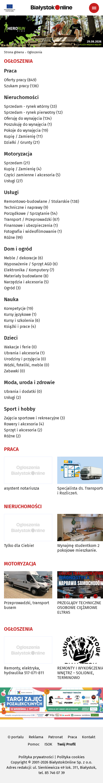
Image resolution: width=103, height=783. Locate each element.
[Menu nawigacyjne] (94, 8)
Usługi (9, 181)
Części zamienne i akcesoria (29, 175)
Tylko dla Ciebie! (19, 545)
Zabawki (11, 371)
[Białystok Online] (52, 8)
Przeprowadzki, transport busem (26, 605)
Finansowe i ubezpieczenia (28, 225)
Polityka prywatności (36, 757)
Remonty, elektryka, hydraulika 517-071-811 (24, 670)
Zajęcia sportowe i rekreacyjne (31, 418)
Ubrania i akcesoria (21, 353)
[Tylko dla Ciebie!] (28, 527)
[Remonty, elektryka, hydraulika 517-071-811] (28, 650)
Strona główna (14, 52)
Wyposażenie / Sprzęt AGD (28, 264)
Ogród (9, 288)
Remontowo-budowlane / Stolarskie (37, 201)
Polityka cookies (70, 757)
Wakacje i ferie (17, 347)
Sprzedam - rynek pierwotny (29, 112)
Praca (72, 737)
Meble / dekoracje (20, 258)
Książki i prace (17, 326)
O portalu (16, 737)
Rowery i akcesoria (21, 424)
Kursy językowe (17, 314)
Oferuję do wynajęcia (23, 118)
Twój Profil (66, 744)
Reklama (36, 737)
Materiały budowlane (23, 276)
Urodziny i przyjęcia (22, 359)
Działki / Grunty (18, 142)
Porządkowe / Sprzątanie (27, 213)
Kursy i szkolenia (19, 320)
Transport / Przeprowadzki (28, 219)
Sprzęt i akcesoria (20, 430)
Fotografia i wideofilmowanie (30, 231)
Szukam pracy (16, 86)
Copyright (19, 762)
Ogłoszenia (34, 52)
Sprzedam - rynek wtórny (26, 106)
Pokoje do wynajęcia (22, 130)
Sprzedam (13, 163)
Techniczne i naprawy (23, 207)
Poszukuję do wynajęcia (25, 124)
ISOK (48, 744)
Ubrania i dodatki (20, 391)
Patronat (55, 737)
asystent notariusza (21, 488)
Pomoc (34, 744)
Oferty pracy (15, 80)
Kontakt (88, 737)
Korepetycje (15, 308)
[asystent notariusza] (28, 470)
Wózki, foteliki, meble (23, 365)
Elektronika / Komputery (26, 270)
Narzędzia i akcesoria (23, 282)
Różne (9, 237)
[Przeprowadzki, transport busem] (28, 584)
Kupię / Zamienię (20, 136)
